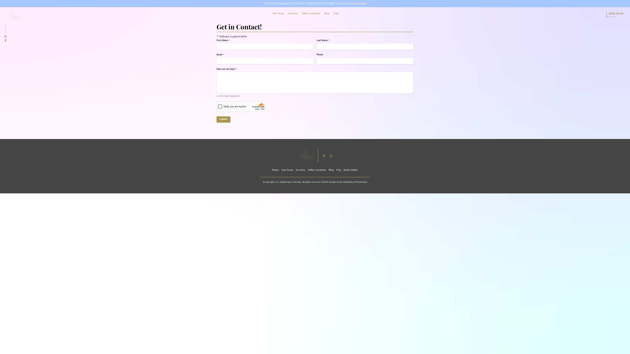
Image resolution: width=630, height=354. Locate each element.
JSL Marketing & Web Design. (353, 182)
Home (275, 170)
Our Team (278, 13)
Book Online (359, 3)
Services (293, 13)
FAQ (336, 13)
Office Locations (311, 13)
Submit (223, 119)
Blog (326, 13)
